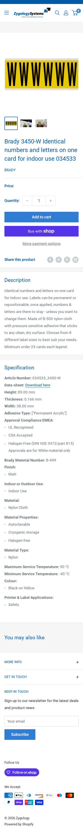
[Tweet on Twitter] (67, 259)
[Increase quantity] (50, 200)
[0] (75, 12)
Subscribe (20, 734)
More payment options (42, 243)
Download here (37, 385)
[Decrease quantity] (27, 200)
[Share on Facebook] (50, 259)
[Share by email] (75, 259)
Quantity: (12, 200)
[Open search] (57, 12)
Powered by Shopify (18, 824)
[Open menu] (6, 12)
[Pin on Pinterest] (59, 259)
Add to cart (41, 217)
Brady (10, 170)
